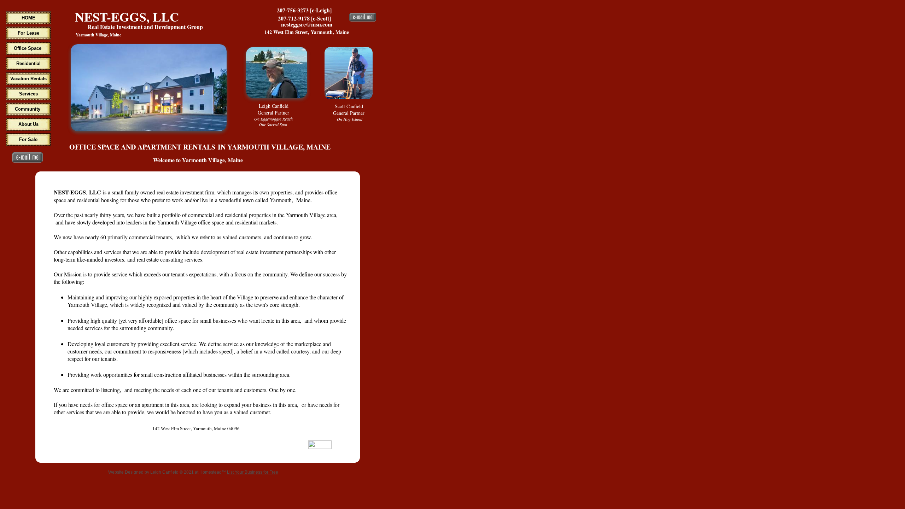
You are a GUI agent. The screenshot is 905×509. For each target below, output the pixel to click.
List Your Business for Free (252, 472)
